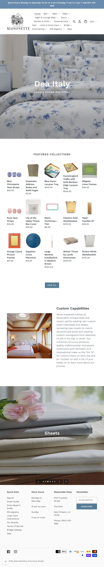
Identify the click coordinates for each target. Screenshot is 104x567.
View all (52, 285)
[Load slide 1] (43, 482)
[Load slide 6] (55, 482)
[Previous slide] (38, 481)
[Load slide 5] (52, 482)
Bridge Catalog (14, 530)
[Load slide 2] (46, 482)
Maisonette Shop (20, 561)
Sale (9, 533)
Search (10, 498)
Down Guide (13, 501)
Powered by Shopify (36, 561)
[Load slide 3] (48, 482)
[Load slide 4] (50, 482)
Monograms (13, 512)
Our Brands (12, 522)
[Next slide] (59, 481)
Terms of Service (15, 526)
